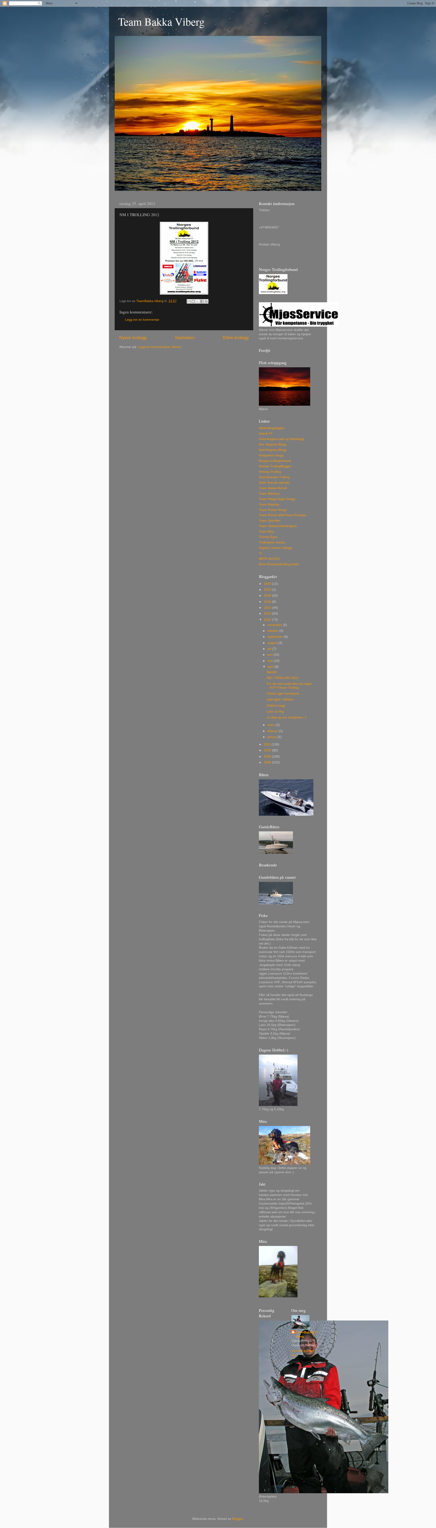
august (273, 643)
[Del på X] (197, 301)
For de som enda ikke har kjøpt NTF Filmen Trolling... (289, 685)
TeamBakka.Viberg (306, 1334)
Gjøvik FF (266, 433)
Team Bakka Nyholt (273, 488)
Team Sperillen (269, 520)
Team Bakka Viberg (161, 21)
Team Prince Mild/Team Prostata (282, 515)
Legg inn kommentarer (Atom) (159, 347)
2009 (268, 756)
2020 (268, 583)
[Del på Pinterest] (206, 301)
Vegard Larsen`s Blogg (275, 548)
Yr (260, 553)
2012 (268, 619)
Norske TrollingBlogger (275, 466)
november (275, 625)
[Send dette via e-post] (189, 301)
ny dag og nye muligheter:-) (286, 717)
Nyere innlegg (132, 337)
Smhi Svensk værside (274, 482)
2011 (268, 744)
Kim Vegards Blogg (272, 444)
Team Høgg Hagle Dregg (277, 499)
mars (272, 725)
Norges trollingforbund (275, 461)
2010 (268, 750)
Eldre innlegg (236, 337)
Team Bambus (269, 493)
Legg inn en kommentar (142, 319)
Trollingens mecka (272, 542)
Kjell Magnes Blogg (272, 450)
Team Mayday (269, 504)
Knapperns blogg (271, 455)
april (271, 666)
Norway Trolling (270, 471)
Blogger (237, 1518)
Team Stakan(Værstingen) (278, 526)
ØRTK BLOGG (269, 558)
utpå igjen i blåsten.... (282, 699)
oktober (273, 631)
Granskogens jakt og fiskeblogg (281, 439)
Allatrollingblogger (272, 428)
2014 (268, 607)
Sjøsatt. (272, 672)
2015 (268, 601)
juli (270, 648)
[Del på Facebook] (202, 301)
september (276, 636)
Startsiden (185, 337)
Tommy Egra (268, 537)
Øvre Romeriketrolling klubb (279, 564)
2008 (268, 762)
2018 (268, 595)
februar (273, 731)
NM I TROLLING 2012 (283, 678)
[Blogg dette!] (193, 301)
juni (270, 654)
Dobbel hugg (276, 705)
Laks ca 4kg (275, 711)
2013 (268, 613)
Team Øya (266, 531)
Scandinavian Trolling (274, 477)
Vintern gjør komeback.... (285, 693)
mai (271, 661)
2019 (268, 589)
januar (272, 737)
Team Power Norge (273, 510)
